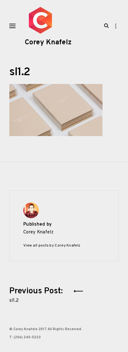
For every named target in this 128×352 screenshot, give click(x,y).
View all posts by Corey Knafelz (51, 245)
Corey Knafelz (48, 42)
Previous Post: (37, 293)
